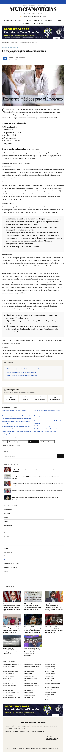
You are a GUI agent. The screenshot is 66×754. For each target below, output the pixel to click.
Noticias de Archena (29, 669)
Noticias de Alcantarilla (9, 674)
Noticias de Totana (8, 690)
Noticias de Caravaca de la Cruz (11, 693)
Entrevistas (49, 20)
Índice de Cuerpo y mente (9, 438)
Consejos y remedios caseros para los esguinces (22, 376)
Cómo (18, 445)
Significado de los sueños (47, 442)
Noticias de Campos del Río (52, 687)
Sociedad (59, 20)
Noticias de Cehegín (29, 676)
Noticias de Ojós (49, 699)
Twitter (34, 732)
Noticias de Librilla (49, 678)
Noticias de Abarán (29, 688)
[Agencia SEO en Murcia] (52, 738)
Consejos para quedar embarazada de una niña (21, 372)
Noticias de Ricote (49, 690)
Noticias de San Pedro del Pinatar (11, 697)
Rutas (6, 521)
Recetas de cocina (23, 442)
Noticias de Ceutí (28, 697)
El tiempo (7, 537)
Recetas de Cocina (37, 726)
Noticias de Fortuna (50, 664)
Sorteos (38, 2)
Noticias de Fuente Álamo (30, 683)
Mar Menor (7, 513)
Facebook (8, 732)
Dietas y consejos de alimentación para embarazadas (23, 369)
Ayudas (5, 442)
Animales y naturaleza (8, 445)
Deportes (26, 23)
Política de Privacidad (53, 748)
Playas (6, 517)
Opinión (20, 20)
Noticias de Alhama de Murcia (31, 666)
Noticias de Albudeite (50, 692)
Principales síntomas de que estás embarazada (48, 426)
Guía (32, 2)
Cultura (28, 20)
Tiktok (28, 732)
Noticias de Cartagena (9, 666)
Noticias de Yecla (7, 681)
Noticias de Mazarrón (8, 676)
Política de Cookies (30, 748)
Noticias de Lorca (7, 669)
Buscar (47, 2)
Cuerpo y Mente (26, 726)
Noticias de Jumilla (8, 695)
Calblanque (7, 529)
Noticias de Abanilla (50, 674)
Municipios (7, 533)
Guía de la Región (10, 726)
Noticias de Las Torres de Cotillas (32, 664)
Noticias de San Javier (8, 688)
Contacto (44, 748)
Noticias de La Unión (29, 671)
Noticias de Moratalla (50, 669)
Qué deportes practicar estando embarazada (48, 429)
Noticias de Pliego (49, 681)
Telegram (22, 732)
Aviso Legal (39, 748)
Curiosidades (12, 442)
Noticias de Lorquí (49, 671)
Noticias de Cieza (7, 678)
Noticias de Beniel (28, 693)
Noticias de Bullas (28, 690)
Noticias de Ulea (49, 697)
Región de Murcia (10, 20)
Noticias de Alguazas (50, 666)
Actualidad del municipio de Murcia (12, 664)
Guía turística (8, 510)
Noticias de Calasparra (29, 695)
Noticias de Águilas (8, 683)
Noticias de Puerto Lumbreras (31, 685)
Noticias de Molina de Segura (10, 671)
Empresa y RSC (38, 20)
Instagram (15, 732)
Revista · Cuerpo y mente (10, 48)
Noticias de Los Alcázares (30, 678)
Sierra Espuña (8, 525)
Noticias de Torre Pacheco (9, 685)
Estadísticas (40, 732)
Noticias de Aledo (49, 694)
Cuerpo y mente (34, 442)
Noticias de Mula (28, 674)
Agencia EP (11, 58)
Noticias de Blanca (49, 676)
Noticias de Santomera (29, 681)
